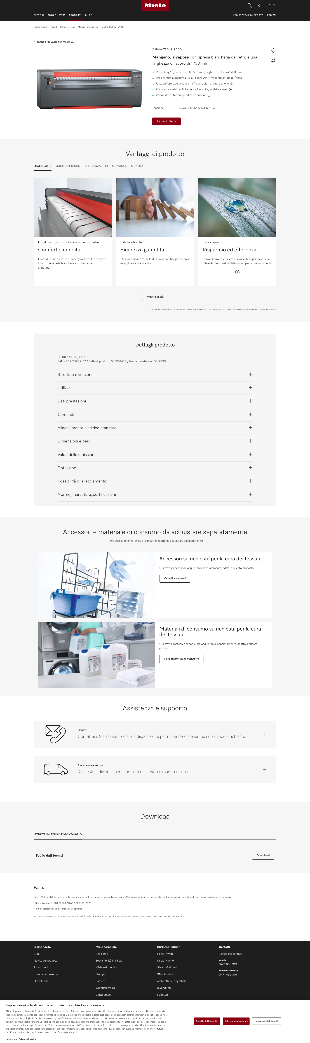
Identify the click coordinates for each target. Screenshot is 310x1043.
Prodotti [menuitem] (75, 15)
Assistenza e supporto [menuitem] (248, 15)
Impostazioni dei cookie (266, 1021)
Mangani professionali (88, 27)
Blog (36, 954)
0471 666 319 (228, 964)
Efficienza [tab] (93, 166)
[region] (155, 1021)
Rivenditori (164, 988)
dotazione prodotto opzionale (188, 95)
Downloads (41, 981)
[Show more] (237, 272)
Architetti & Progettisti (171, 981)
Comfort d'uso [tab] (68, 166)
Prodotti (53, 27)
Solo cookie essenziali (236, 1021)
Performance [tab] (116, 166)
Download (263, 855)
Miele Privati (165, 954)
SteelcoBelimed (167, 967)
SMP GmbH (165, 974)
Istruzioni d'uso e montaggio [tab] (58, 834)
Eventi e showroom (46, 974)
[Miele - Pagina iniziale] (155, 5)
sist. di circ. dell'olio (217, 83)
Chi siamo (101, 954)
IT (269, 5)
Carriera (100, 981)
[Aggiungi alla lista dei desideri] (260, 5)
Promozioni (41, 967)
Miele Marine (165, 960)
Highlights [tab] (42, 166)
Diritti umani (103, 994)
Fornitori (162, 994)
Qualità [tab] (137, 166)
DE (274, 5)
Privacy (23, 1039)
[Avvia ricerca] (250, 5)
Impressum (12, 1039)
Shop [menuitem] (88, 15)
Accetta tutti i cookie (207, 1021)
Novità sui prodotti (46, 960)
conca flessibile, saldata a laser (208, 89)
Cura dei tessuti (67, 27)
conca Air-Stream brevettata (213, 78)
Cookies (31, 1039)
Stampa (100, 974)
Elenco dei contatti (231, 954)
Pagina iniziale (40, 27)
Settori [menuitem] (39, 15)
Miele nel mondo (106, 967)
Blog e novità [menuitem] (56, 15)
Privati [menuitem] (271, 15)
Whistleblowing (105, 988)
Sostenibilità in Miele (108, 960)
